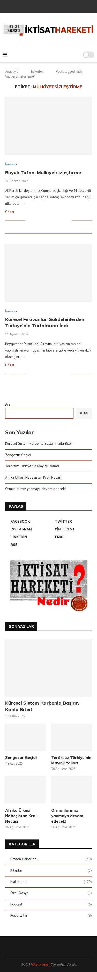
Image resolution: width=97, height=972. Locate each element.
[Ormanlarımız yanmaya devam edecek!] (71, 789)
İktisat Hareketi (40, 964)
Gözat (9, 211)
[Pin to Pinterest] (46, 220)
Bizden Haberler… (51, 859)
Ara (8, 404)
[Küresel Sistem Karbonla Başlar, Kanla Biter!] (48, 668)
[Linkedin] (59, 6)
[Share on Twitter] (41, 220)
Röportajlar (51, 915)
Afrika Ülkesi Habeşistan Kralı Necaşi (33, 477)
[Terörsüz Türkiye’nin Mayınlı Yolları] (71, 737)
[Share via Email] (68, 220)
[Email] (66, 6)
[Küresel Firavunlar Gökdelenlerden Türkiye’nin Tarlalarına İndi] (48, 273)
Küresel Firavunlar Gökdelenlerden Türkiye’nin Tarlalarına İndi (44, 322)
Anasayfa (12, 71)
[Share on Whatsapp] (57, 220)
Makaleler (51, 881)
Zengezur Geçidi (18, 454)
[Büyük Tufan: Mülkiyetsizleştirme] (48, 126)
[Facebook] (31, 6)
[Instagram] (45, 6)
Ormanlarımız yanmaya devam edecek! (35, 488)
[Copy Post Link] (62, 220)
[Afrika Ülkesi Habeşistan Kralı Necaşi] (25, 789)
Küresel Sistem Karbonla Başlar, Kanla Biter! (39, 443)
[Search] (77, 54)
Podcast (51, 904)
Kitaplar (51, 870)
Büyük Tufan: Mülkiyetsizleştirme (43, 173)
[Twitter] (38, 6)
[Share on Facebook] (35, 220)
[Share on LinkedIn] (51, 220)
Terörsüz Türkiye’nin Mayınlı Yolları (32, 466)
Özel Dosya (51, 892)
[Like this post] (29, 220)
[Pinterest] (52, 6)
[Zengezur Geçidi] (25, 737)
